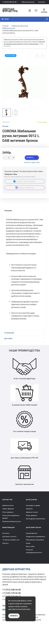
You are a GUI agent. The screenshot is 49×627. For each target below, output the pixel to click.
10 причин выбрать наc (10, 540)
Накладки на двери (33, 505)
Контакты (41, 2)
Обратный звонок (27, 2)
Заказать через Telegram (26, 181)
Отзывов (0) (9, 333)
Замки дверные (8, 509)
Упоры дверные (31, 515)
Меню (7, 19)
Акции (28, 543)
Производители (31, 533)
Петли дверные (7, 512)
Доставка (8, 338)
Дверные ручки (7, 505)
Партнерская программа (35, 540)
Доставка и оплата (9, 536)
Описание (8, 211)
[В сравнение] (37, 56)
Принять (14, 616)
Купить (30, 157)
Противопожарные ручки (11, 521)
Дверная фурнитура (10, 10)
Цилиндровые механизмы (35, 519)
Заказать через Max (26, 188)
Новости (5, 543)
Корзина (44, 12)
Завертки (29, 509)
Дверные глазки (32, 512)
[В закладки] (42, 56)
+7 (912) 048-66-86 (9, 2)
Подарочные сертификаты (35, 536)
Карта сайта (30, 546)
